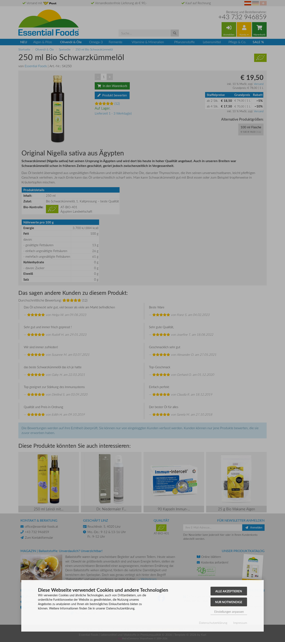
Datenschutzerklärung (213, 623)
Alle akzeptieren (228, 591)
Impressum (240, 623)
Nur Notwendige (228, 602)
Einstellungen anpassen (228, 612)
